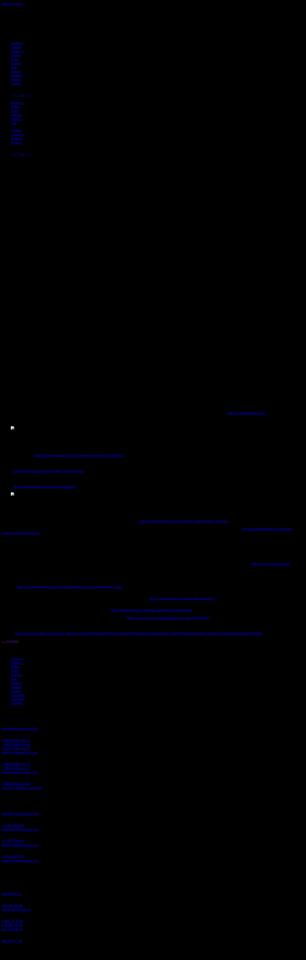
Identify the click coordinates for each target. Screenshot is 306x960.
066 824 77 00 (12, 941)
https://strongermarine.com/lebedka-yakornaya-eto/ (48, 471)
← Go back (10, 641)
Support (16, 687)
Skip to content (12, 4)
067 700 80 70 (12, 929)
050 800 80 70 (12, 925)
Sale (14, 67)
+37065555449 (13, 841)
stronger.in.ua (11, 894)
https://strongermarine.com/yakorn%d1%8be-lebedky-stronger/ (184, 521)
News (15, 59)
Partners (16, 75)
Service (16, 71)
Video (15, 107)
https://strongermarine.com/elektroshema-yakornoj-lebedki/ (168, 618)
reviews (16, 79)
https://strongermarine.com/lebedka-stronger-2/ (182, 598)
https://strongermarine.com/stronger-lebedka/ (44, 487)
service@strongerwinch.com (22, 788)
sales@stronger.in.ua (16, 909)
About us (17, 51)
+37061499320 (13, 825)
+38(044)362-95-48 (16, 744)
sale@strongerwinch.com (20, 752)
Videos (16, 55)
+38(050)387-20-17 (16, 748)
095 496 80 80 (12, 905)
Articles (16, 63)
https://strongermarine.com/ (246, 413)
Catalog (16, 47)
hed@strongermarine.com (20, 845)
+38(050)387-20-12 (16, 740)
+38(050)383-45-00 (16, 784)
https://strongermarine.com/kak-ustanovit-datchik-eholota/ (151, 610)
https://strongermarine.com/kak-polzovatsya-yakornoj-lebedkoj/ (79, 455)
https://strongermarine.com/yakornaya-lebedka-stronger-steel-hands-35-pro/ (70, 587)
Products (17, 43)
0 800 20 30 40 (12, 921)
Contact (16, 83)
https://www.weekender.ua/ (271, 564)
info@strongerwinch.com (20, 729)
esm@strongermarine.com (20, 813)
